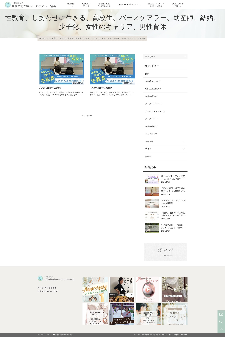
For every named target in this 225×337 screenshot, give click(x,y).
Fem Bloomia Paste (129, 4)
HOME (71, 4)
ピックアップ (151, 134)
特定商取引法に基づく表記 (63, 334)
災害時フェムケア (153, 81)
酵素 (147, 74)
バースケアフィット (154, 104)
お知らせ (149, 141)
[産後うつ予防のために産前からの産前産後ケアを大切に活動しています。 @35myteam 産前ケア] (122, 316)
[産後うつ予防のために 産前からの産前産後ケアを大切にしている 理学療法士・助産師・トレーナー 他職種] (95, 316)
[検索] (185, 56)
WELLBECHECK (153, 89)
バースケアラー (152, 119)
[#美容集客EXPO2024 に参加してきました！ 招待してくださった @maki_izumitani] (175, 289)
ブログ (148, 149)
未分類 (148, 156)
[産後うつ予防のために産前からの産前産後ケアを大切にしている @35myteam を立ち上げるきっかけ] (122, 289)
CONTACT (177, 4)
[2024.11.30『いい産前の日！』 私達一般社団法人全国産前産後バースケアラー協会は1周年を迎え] (95, 289)
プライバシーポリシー (45, 334)
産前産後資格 (151, 96)
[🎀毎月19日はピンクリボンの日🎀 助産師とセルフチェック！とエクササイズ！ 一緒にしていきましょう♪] (148, 289)
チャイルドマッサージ (155, 111)
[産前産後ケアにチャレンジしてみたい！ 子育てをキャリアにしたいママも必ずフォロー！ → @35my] (175, 316)
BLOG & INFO (156, 4)
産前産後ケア (151, 126)
